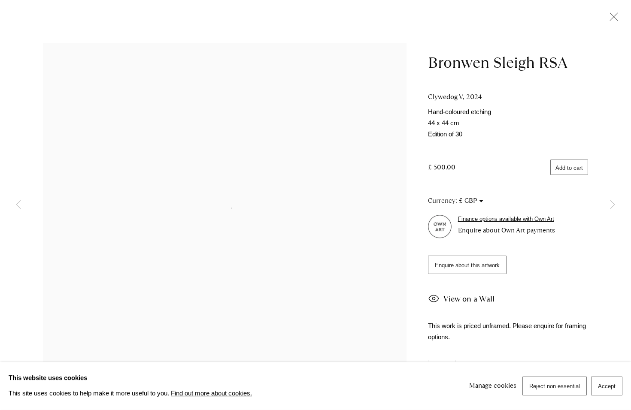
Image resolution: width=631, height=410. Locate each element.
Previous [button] (18, 204)
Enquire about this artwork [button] (467, 265)
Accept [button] (607, 386)
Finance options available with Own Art (506, 219)
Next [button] (612, 204)
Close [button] (611, 19)
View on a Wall (468, 299)
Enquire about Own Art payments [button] (506, 230)
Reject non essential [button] (554, 386)
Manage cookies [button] (492, 385)
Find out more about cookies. (211, 393)
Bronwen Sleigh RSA (497, 62)
